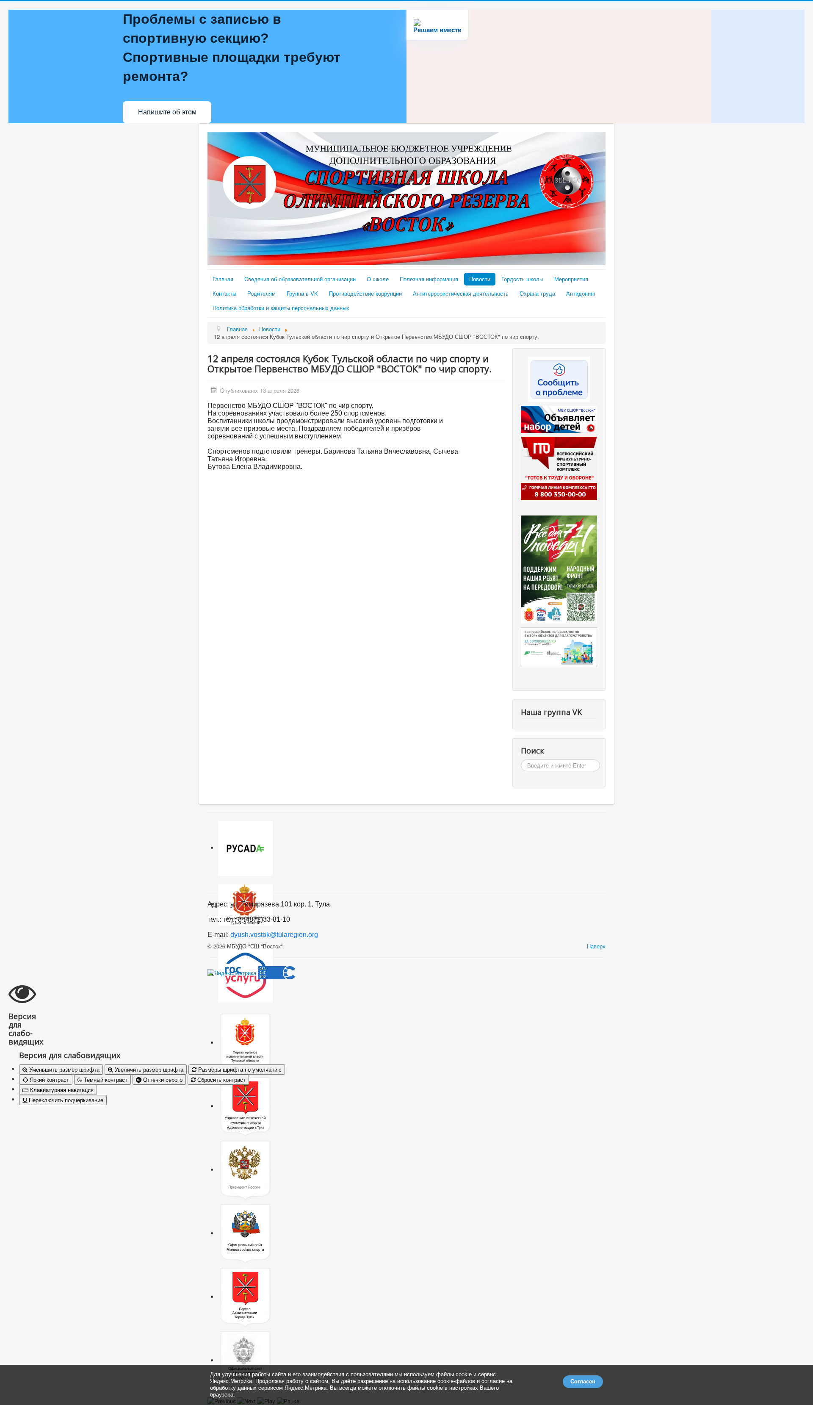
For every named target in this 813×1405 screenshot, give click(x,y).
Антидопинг (581, 293)
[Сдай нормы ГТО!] (559, 468)
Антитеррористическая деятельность (461, 293)
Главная (223, 279)
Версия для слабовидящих (69, 1055)
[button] (406, 1012)
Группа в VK (302, 293)
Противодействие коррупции (365, 293)
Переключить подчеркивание (65, 1100)
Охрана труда (537, 293)
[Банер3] (559, 569)
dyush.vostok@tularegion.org (274, 934)
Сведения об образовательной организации (300, 279)
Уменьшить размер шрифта (64, 1069)
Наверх (596, 946)
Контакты (224, 293)
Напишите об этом (167, 112)
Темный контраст (104, 1079)
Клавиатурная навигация (61, 1090)
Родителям (261, 293)
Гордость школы (522, 279)
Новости (479, 279)
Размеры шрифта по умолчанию (239, 1069)
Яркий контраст (48, 1079)
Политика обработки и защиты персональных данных (281, 308)
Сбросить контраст (221, 1079)
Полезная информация (429, 279)
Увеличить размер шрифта (148, 1069)
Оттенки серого (162, 1079)
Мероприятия (571, 279)
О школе (378, 279)
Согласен (582, 1381)
